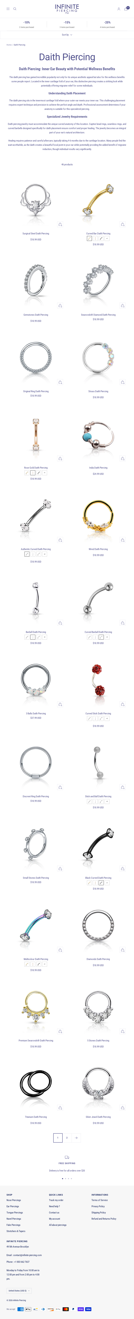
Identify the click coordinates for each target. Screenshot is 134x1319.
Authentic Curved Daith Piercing (36, 549)
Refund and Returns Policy (104, 1218)
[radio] (89, 238)
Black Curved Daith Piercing (98, 877)
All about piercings (58, 1225)
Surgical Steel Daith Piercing (36, 233)
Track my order (56, 1200)
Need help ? (54, 1206)
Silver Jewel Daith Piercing (98, 1116)
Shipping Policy (99, 1212)
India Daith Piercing (98, 467)
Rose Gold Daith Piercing (36, 467)
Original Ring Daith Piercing (36, 391)
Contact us (54, 1212)
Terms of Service (100, 1200)
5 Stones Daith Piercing (98, 1040)
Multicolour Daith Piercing (36, 959)
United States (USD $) (17, 1290)
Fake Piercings (13, 1225)
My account (54, 1218)
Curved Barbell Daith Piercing (98, 632)
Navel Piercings (14, 1218)
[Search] (14, 8)
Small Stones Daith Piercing (36, 877)
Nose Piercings (14, 1200)
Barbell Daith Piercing (36, 632)
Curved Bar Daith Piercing (98, 233)
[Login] (118, 9)
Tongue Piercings (15, 1212)
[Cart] (125, 8)
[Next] (76, 1137)
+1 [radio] (107, 238)
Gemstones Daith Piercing (36, 314)
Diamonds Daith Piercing (98, 959)
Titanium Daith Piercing (36, 1116)
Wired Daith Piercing (98, 549)
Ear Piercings (13, 1206)
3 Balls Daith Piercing (36, 713)
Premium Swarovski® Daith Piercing (36, 1040)
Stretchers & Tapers (16, 1231)
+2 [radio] (44, 554)
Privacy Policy (98, 1206)
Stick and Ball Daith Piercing (98, 796)
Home (9, 45)
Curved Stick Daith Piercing (98, 713)
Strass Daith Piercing (98, 391)
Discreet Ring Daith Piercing (36, 796)
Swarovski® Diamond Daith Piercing (98, 314)
